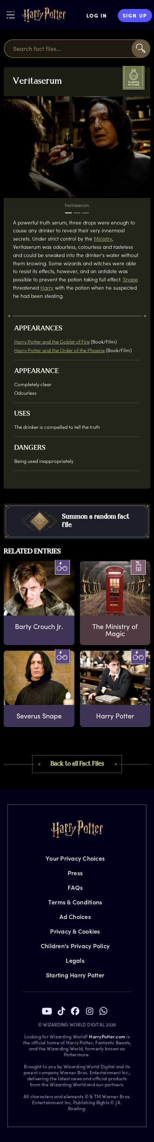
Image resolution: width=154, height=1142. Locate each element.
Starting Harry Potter (75, 975)
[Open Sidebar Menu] (11, 15)
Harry (46, 287)
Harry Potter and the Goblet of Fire (52, 341)
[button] (77, 521)
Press (75, 873)
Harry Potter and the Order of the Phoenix (59, 350)
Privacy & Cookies (75, 931)
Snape (130, 279)
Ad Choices (75, 916)
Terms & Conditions (75, 902)
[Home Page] (44, 15)
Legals (75, 960)
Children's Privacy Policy (75, 946)
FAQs (75, 887)
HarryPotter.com (107, 1036)
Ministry (103, 238)
